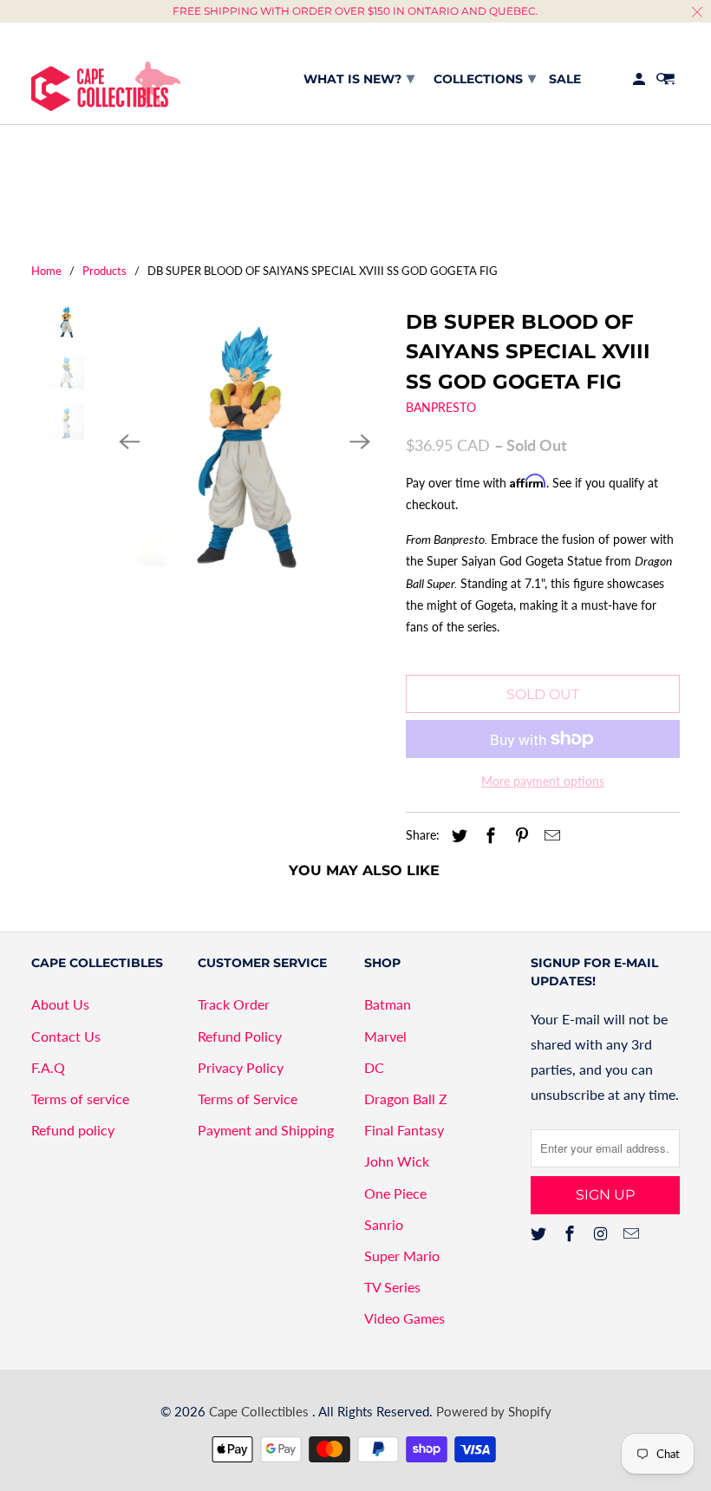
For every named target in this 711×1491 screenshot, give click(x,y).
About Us (60, 1004)
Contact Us (66, 1036)
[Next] (360, 442)
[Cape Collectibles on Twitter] (540, 1233)
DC (374, 1067)
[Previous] (129, 442)
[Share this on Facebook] (488, 835)
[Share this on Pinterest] (519, 835)
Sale (565, 79)
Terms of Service (247, 1098)
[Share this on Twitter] (457, 835)
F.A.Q (48, 1067)
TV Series (392, 1286)
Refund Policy (240, 1036)
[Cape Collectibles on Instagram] (602, 1233)
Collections (485, 78)
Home (46, 271)
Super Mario (402, 1255)
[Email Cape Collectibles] (633, 1233)
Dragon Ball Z (405, 1098)
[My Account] (640, 82)
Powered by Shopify (493, 1411)
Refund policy (72, 1130)
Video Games (404, 1318)
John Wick (396, 1161)
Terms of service (80, 1098)
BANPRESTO (441, 407)
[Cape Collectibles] (105, 73)
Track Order (234, 1004)
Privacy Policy (241, 1067)
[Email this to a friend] (550, 835)
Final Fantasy (404, 1130)
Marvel (385, 1036)
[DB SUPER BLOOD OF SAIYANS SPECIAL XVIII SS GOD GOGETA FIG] (244, 442)
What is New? (358, 78)
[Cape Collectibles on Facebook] (571, 1233)
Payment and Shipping (266, 1130)
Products (104, 271)
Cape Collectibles (260, 1411)
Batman (387, 1004)
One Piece (395, 1193)
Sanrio (383, 1224)
